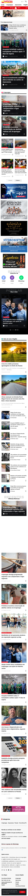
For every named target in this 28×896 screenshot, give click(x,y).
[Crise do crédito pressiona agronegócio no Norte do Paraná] (14, 352)
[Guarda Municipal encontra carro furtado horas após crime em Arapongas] (21, 143)
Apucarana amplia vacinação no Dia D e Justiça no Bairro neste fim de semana (14, 80)
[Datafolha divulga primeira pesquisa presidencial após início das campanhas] (5, 446)
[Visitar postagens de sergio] (3, 56)
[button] (22, 892)
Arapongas (6, 101)
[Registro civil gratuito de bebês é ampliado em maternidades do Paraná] (5, 478)
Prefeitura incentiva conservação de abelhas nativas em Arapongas (12, 51)
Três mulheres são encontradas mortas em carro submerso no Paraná (18, 456)
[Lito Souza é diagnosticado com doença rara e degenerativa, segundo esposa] (5, 436)
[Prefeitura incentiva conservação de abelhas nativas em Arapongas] (14, 40)
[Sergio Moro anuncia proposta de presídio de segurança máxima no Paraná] (5, 489)
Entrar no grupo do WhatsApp (10, 844)
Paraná (13, 480)
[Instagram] (12, 279)
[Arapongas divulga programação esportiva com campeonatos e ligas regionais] (14, 311)
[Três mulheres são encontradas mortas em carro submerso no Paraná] (5, 457)
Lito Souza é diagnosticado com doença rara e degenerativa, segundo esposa (18, 435)
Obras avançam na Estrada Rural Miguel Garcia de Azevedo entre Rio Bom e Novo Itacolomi (12, 398)
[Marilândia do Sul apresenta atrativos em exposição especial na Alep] (14, 623)
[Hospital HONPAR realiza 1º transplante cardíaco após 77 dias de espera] (4, 28)
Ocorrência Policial (16, 459)
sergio (6, 56)
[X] (4, 870)
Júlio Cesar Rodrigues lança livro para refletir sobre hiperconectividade (21, 171)
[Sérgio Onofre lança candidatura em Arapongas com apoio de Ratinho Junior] (5, 415)
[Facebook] (3, 279)
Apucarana (5, 75)
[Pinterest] (8, 870)
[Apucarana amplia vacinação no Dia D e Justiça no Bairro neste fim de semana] (14, 68)
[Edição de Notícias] (6, 1)
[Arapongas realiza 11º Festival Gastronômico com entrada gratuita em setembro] (7, 163)
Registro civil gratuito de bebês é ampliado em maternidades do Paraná (18, 477)
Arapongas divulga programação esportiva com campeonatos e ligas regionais (13, 321)
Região (3, 361)
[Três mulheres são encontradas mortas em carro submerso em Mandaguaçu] (5, 468)
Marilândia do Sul (6, 632)
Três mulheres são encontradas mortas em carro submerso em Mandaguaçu (18, 466)
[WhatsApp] (21, 279)
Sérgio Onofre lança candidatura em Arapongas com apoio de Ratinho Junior (17, 414)
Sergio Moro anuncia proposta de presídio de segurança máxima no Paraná (18, 487)
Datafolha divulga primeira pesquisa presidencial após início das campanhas (17, 445)
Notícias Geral (15, 438)
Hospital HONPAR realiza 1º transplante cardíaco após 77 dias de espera (18, 26)
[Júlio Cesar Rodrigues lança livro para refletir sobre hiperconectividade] (21, 163)
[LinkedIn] (11, 870)
